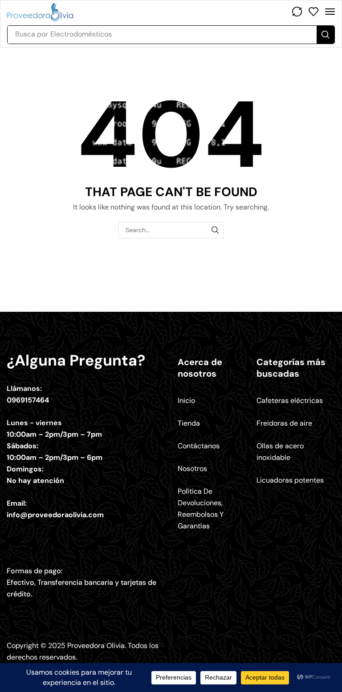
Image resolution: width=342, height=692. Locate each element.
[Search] (325, 35)
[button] (297, 11)
